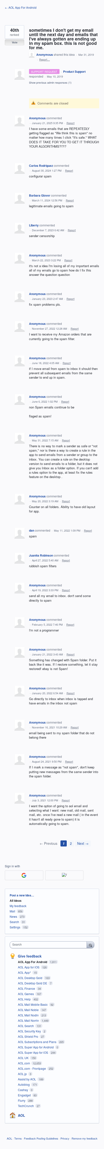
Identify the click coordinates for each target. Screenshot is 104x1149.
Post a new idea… (22, 895)
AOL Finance (27, 988)
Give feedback (30, 956)
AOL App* (25, 972)
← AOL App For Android (21, 7)
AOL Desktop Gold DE (33, 983)
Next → (83, 843)
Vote (14, 42)
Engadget (24, 1095)
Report (70, 123)
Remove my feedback (84, 1138)
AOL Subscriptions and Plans (37, 1042)
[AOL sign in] (64, 875)
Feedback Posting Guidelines (41, 1138)
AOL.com (24, 1063)
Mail (12, 911)
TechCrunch (26, 1106)
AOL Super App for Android (36, 1047)
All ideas (16, 900)
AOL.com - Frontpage (32, 1068)
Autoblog (24, 1084)
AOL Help (24, 999)
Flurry (22, 1100)
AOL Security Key (30, 1031)
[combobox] (49, 945)
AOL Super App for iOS (33, 1052)
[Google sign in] (24, 875)
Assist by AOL (27, 1079)
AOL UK (23, 1058)
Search (14, 922)
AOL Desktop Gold (30, 978)
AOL (21, 1115)
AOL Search (26, 1026)
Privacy (64, 1138)
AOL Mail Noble (28, 1010)
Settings (15, 927)
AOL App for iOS (29, 967)
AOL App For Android (33, 962)
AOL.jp (23, 1074)
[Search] (90, 944)
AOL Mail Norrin (29, 1020)
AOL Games (26, 994)
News (13, 916)
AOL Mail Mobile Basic (33, 1004)
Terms (18, 1138)
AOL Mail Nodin (28, 1015)
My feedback (18, 906)
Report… (44, 59)
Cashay (23, 1090)
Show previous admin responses (50, 82)
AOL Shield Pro (28, 1036)
